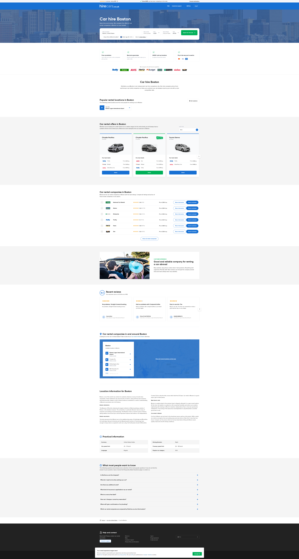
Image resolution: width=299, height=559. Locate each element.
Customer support (177, 6)
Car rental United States (137, 336)
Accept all (197, 554)
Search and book (192, 202)
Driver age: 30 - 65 (127, 37)
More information (179, 202)
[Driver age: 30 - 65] (121, 37)
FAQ (168, 6)
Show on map (113, 356)
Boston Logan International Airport (115, 107)
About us (127, 536)
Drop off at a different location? (111, 37)
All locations (194, 101)
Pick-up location (106, 32)
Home (103, 520)
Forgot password (154, 538)
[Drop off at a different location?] (102, 37)
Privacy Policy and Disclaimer (132, 542)
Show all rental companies (149, 239)
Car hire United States (112, 520)
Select (115, 172)
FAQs (126, 538)
